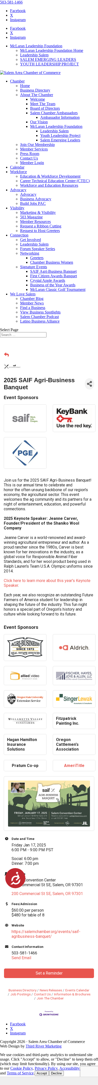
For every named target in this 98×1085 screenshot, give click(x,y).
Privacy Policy (46, 1068)
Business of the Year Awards (52, 285)
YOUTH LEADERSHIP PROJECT (49, 64)
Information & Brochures (72, 994)
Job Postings (20, 994)
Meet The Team (42, 104)
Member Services (34, 149)
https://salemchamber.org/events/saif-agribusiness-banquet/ (46, 934)
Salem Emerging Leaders (60, 140)
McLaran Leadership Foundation (36, 46)
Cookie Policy (21, 1068)
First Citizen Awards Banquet (53, 276)
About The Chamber (36, 95)
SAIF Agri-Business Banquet (53, 271)
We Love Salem (22, 294)
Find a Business (32, 307)
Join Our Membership (37, 144)
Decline (56, 1073)
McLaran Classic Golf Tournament (57, 289)
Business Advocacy (35, 199)
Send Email (21, 957)
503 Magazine (31, 217)
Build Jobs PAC (33, 203)
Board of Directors (45, 108)
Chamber (17, 81)
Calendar (17, 167)
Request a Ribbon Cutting (40, 226)
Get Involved (30, 240)
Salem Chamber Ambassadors (54, 113)
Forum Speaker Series (37, 249)
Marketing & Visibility (38, 212)
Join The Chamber (50, 998)
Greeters (36, 258)
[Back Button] (6, 355)
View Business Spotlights (40, 312)
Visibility (17, 208)
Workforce (18, 172)
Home (25, 86)
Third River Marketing (44, 1046)
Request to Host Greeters (40, 230)
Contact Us (29, 158)
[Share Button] (89, 384)
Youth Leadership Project (60, 135)
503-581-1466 (11, 2)
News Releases (51, 990)
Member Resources (35, 221)
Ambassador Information (60, 117)
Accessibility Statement (77, 1068)
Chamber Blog (31, 298)
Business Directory (35, 90)
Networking (29, 253)
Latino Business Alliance (40, 321)
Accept (42, 1073)
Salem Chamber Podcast (39, 317)
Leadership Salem (34, 55)
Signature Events (33, 267)
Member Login (32, 163)
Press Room (29, 153)
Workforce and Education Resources (49, 185)
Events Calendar (77, 990)
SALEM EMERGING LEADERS (48, 59)
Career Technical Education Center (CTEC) (55, 181)
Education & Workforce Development (50, 176)
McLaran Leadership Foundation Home (51, 50)
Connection (19, 235)
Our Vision (39, 122)
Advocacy (18, 190)
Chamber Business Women (51, 262)
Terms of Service (20, 1073)
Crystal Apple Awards (47, 280)
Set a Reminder (49, 973)
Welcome (37, 99)
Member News (32, 303)
